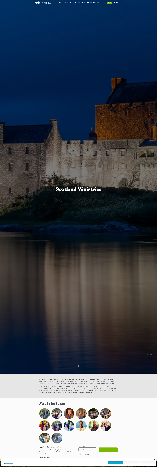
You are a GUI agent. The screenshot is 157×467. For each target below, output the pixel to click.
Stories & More (76, 2)
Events (83, 2)
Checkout (116, 2)
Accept (115, 463)
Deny (131, 463)
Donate (109, 2)
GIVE (108, 450)
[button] (154, 459)
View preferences (147, 463)
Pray (65, 2)
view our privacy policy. (9, 463)
